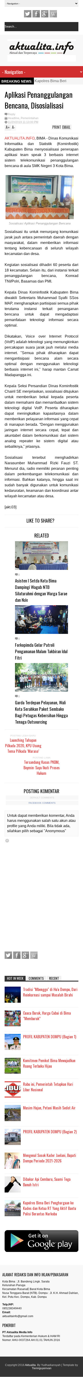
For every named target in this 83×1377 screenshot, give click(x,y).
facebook (36, 13)
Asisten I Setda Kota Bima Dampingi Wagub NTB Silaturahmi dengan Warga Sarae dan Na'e (41, 590)
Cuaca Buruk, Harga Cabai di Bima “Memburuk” (47, 1015)
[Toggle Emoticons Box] (7, 840)
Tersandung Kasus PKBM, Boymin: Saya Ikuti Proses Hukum (42, 767)
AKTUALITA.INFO (20, 138)
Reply (11, 114)
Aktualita (30, 1365)
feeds (53, 13)
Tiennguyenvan (41, 1368)
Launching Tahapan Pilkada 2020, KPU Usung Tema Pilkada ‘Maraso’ (23, 745)
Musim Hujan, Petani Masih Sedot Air (49, 1108)
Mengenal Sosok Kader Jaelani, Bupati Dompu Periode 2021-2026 (49, 1158)
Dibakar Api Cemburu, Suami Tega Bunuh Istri (47, 1181)
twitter (27, 13)
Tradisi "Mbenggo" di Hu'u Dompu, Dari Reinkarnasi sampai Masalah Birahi (50, 992)
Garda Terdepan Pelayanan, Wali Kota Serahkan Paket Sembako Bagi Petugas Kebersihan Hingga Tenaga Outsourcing (41, 712)
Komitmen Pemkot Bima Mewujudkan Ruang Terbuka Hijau (49, 1063)
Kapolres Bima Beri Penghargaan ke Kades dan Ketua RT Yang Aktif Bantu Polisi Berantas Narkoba (49, 1208)
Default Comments (42, 797)
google (44, 13)
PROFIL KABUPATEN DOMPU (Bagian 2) (50, 1131)
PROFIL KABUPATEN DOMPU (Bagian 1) (49, 1036)
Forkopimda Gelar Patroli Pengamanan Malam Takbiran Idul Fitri (41, 651)
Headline (13, 118)
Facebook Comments (42, 803)
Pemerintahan (30, 118)
